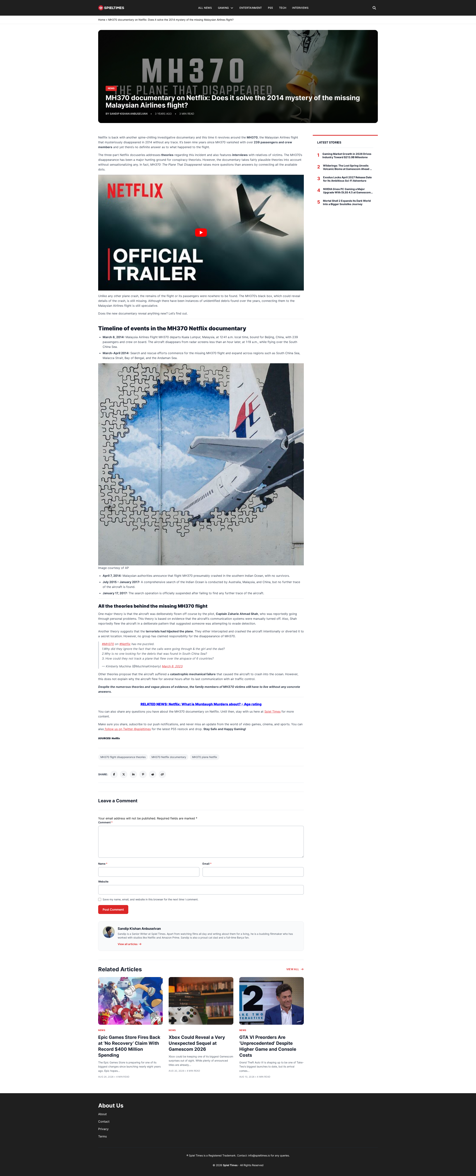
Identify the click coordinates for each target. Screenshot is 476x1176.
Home (101, 19)
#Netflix (125, 644)
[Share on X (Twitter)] (123, 774)
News (101, 1030)
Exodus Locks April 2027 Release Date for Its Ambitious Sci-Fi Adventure (347, 179)
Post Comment (113, 909)
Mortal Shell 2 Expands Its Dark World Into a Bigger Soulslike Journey (347, 202)
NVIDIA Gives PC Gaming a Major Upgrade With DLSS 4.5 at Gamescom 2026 (347, 190)
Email (207, 863)
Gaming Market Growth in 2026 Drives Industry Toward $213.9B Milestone (346, 155)
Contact (104, 1121)
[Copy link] (162, 774)
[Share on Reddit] (152, 774)
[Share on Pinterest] (143, 774)
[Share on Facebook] (114, 774)
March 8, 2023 (172, 666)
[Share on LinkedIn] (133, 774)
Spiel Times (272, 711)
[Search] (374, 8)
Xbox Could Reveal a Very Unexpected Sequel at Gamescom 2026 (197, 1043)
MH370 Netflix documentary (169, 757)
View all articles (128, 944)
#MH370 (108, 644)
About (102, 1114)
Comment (105, 822)
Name (102, 863)
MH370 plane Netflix (204, 757)
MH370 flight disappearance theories (123, 757)
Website (103, 881)
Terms (102, 1136)
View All (292, 969)
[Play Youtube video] (201, 233)
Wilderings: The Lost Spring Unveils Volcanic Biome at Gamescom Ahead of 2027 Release (347, 167)
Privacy (103, 1129)
